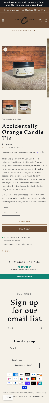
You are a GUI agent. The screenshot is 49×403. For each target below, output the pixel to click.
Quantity (5, 208)
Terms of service (25, 396)
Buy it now (24, 229)
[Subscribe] (41, 328)
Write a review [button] (24, 276)
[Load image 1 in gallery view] (9, 107)
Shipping (5, 148)
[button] (3, 20)
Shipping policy (38, 396)
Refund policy (41, 393)
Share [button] (7, 251)
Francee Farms (14, 392)
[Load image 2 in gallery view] (24, 107)
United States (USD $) (23, 365)
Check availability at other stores (18, 244)
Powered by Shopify (27, 392)
